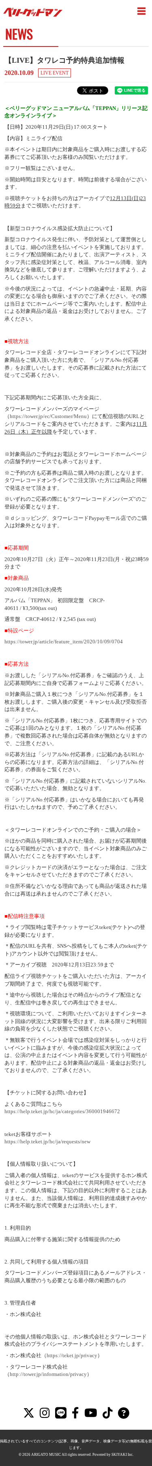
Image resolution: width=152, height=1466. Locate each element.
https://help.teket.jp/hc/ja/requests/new (47, 1141)
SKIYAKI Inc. (122, 1455)
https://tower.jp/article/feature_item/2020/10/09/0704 (63, 641)
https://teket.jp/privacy (72, 1355)
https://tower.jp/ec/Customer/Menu (48, 416)
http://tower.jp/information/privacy (48, 1374)
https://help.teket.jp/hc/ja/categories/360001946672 (62, 1111)
